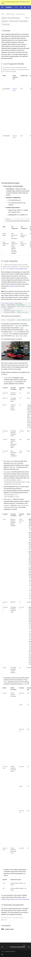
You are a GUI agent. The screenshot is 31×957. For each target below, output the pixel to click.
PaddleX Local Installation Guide (18, 268)
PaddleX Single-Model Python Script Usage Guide (15, 899)
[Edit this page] (29, 18)
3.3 (16, 7)
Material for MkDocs (10, 951)
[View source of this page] (26, 18)
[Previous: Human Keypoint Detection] (2, 946)
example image (13, 286)
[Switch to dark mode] (21, 7)
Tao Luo (5, 919)
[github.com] (2, 954)
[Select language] (25, 7)
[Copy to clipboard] (28, 219)
